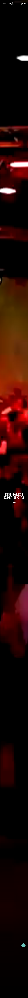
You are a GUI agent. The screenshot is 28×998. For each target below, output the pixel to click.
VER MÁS (14, 502)
